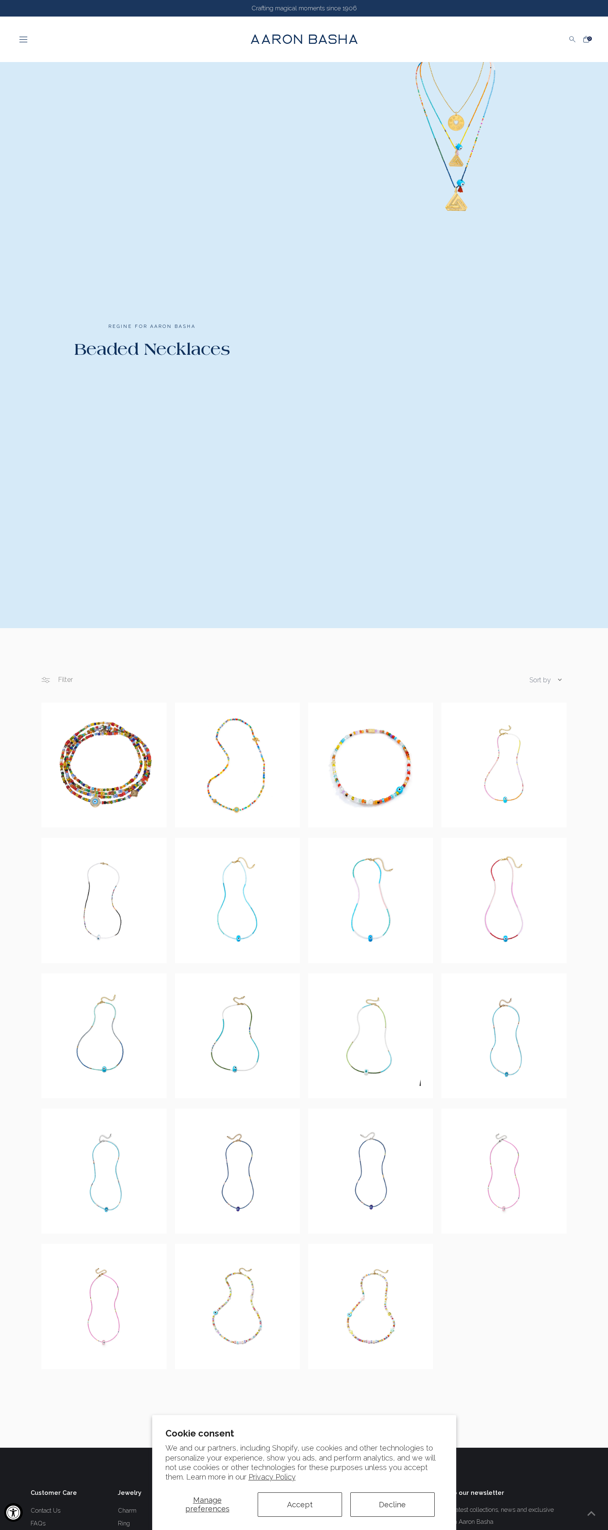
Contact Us (45, 1510)
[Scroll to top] (591, 1513)
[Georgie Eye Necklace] (370, 900)
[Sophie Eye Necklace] (103, 1306)
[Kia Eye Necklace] (503, 765)
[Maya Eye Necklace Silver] (103, 1171)
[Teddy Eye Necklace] (237, 1171)
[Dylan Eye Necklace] (503, 900)
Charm (127, 1510)
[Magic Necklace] (237, 1306)
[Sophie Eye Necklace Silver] (503, 1171)
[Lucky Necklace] (370, 1306)
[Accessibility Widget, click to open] (13, 1512)
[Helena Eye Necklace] (103, 900)
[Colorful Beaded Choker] (370, 765)
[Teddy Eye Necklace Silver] (370, 1171)
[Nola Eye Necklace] (370, 1035)
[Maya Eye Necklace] (503, 1035)
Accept (300, 1504)
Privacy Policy (272, 1477)
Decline (392, 1504)
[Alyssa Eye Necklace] (103, 1035)
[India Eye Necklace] (237, 900)
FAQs (38, 1523)
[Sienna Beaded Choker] (237, 765)
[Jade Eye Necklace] (237, 1035)
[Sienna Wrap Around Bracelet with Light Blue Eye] (103, 765)
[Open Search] (572, 39)
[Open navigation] (127, 39)
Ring (124, 1523)
